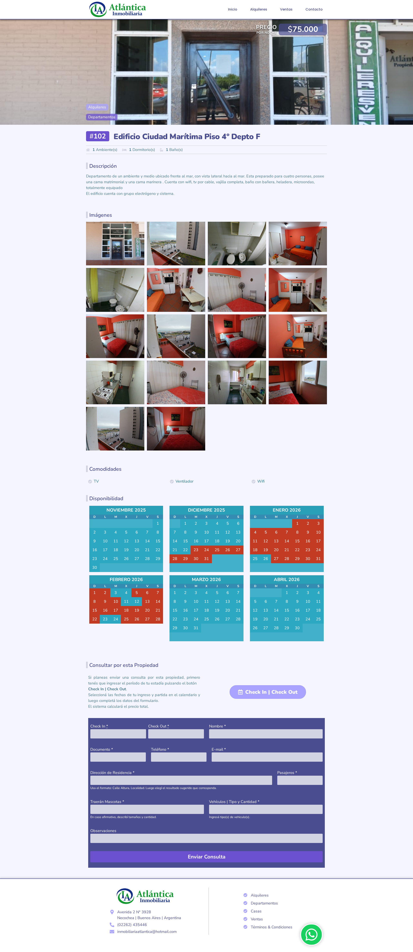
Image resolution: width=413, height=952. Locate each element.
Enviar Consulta (206, 856)
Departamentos (101, 117)
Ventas (286, 9)
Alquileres (258, 9)
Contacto (314, 9)
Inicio (232, 9)
